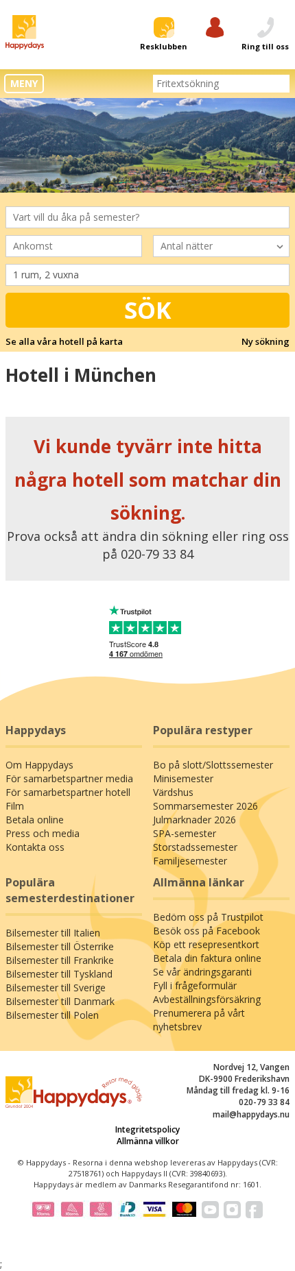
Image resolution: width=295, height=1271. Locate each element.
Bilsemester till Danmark (60, 1001)
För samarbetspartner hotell (67, 792)
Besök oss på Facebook (206, 930)
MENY (24, 83)
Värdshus (173, 792)
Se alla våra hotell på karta (64, 341)
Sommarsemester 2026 (205, 805)
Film (14, 805)
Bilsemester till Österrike (59, 946)
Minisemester (183, 778)
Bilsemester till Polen (52, 1014)
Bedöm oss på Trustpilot (208, 916)
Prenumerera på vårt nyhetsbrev (199, 1019)
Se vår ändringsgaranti (202, 971)
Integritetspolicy (147, 1129)
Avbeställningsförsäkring (207, 999)
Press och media (42, 833)
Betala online (34, 819)
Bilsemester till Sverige (55, 987)
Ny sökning (265, 341)
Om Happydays (39, 764)
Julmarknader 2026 (194, 819)
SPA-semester (184, 833)
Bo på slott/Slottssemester (213, 764)
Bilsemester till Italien (52, 932)
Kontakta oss (34, 847)
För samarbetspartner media (69, 778)
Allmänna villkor (148, 1141)
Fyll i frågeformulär (195, 985)
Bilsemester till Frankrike (59, 960)
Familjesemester (190, 860)
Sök (148, 310)
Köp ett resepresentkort (206, 944)
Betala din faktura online (207, 958)
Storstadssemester (195, 847)
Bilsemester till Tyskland (59, 973)
